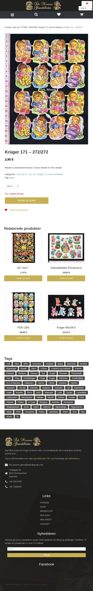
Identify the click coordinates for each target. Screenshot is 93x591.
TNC (18, 412)
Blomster (71, 364)
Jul (68, 388)
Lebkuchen (11, 397)
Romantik (68, 402)
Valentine (53, 412)
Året (75, 412)
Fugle (52, 378)
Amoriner (36, 364)
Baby (12, 178)
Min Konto (46, 520)
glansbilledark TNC (42, 459)
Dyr (43, 373)
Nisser (61, 397)
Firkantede (76, 373)
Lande (69, 392)
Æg (82, 412)
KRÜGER (33, 27)
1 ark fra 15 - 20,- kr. (26, 174)
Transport (29, 412)
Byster (24, 368)
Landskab (81, 392)
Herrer (41, 383)
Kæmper (49, 392)
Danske (10, 373)
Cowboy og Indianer (61, 368)
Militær (40, 397)
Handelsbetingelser (13, 584)
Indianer (46, 388)
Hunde (22, 388)
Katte (9, 392)
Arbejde (49, 364)
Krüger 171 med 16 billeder (50, 27)
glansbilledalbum (72, 459)
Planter (9, 402)
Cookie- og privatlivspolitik (35, 584)
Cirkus (44, 368)
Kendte (19, 392)
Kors (29, 392)
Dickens (22, 373)
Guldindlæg (77, 378)
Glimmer (63, 378)
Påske (21, 402)
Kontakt (45, 524)
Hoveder (10, 388)
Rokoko (55, 402)
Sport (36, 407)
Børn (33, 368)
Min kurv (45, 515)
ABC (17, 364)
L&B (60, 392)
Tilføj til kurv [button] (23, 278)
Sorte (26, 407)
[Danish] (86, 3)
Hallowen (29, 383)
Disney (34, 373)
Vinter (65, 412)
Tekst (9, 412)
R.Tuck (31, 402)
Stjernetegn (60, 407)
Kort (38, 392)
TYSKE (24, 27)
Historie (62, 383)
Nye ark (16, 27)
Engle (52, 373)
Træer (41, 412)
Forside (8, 27)
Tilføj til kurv (27, 201)
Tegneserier (76, 407)
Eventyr (63, 373)
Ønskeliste (46, 511)
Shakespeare (12, 407)
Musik (51, 397)
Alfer (25, 364)
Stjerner (47, 407)
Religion (43, 402)
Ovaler (72, 397)
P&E (82, 397)
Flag (17, 378)
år (18, 416)
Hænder (34, 388)
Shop (43, 507)
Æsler (9, 416)
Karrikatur (79, 388)
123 (8, 364)
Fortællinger (29, 378)
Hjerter (74, 383)
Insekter (58, 388)
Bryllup (83, 364)
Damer (78, 368)
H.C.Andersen (13, 383)
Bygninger (11, 368)
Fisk (8, 378)
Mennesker (27, 397)
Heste (51, 383)
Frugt (42, 378)
